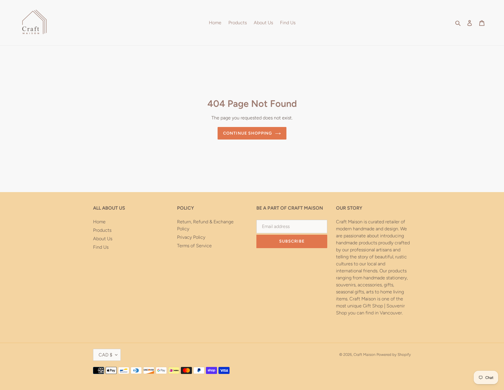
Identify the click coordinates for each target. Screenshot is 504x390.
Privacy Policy (191, 237)
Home (99, 221)
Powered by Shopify (394, 354)
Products (102, 230)
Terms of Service (194, 245)
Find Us (100, 247)
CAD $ (105, 355)
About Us (102, 238)
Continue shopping (247, 133)
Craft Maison (364, 354)
